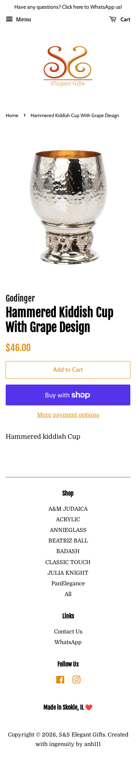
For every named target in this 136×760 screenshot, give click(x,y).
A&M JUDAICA (68, 509)
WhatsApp (68, 642)
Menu (23, 19)
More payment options (68, 415)
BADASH (68, 551)
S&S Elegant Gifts (82, 735)
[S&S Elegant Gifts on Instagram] (76, 681)
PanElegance (68, 583)
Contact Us (68, 632)
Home (12, 115)
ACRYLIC (68, 519)
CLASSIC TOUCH (68, 562)
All (68, 594)
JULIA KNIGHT (68, 573)
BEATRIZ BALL (68, 541)
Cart (124, 19)
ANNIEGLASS (68, 530)
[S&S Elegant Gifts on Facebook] (60, 681)
